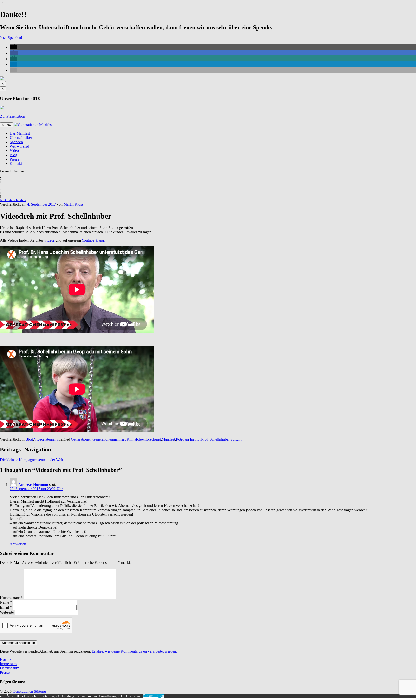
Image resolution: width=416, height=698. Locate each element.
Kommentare (11, 598)
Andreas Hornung (33, 484)
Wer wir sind (19, 146)
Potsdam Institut (188, 439)
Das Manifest (20, 133)
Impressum (8, 664)
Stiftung (236, 439)
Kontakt (16, 164)
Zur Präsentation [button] (12, 116)
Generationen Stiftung (29, 691)
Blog (13, 155)
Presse (14, 159)
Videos (15, 151)
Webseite (7, 612)
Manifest (168, 439)
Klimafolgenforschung (144, 439)
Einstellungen (153, 696)
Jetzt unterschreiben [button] (13, 200)
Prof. (205, 439)
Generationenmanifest (109, 439)
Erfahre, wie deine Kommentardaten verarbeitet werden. (134, 651)
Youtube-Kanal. (94, 240)
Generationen (81, 439)
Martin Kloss (73, 204)
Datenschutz (9, 668)
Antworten (18, 544)
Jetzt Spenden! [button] (11, 38)
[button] (13, 47)
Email (6, 607)
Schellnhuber (219, 439)
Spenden (16, 142)
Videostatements (46, 439)
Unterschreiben (21, 138)
